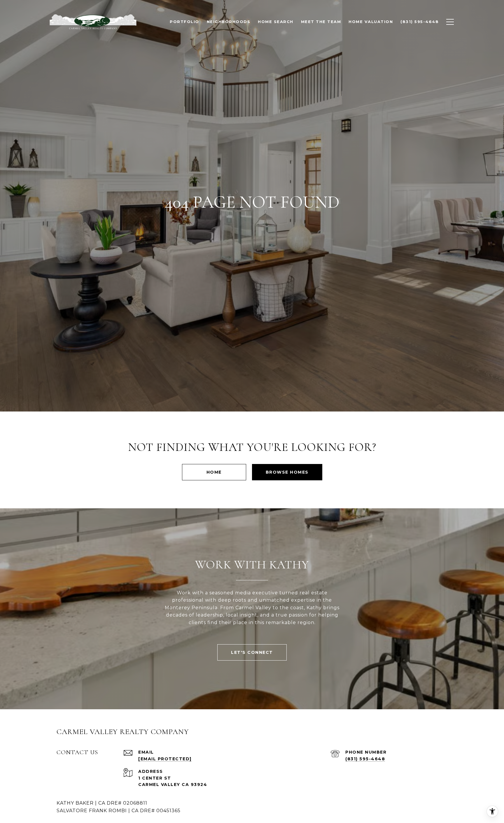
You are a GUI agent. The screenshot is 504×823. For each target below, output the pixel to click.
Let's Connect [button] (252, 652)
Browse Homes (287, 472)
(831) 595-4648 (365, 758)
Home (214, 472)
